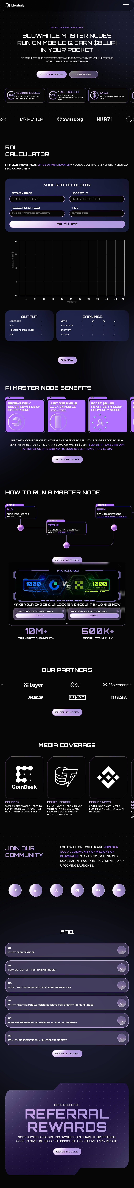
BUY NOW (40, 615)
